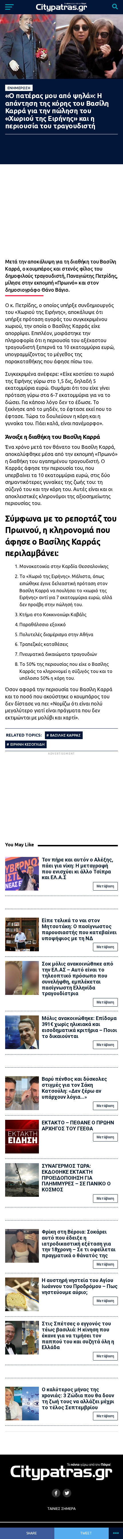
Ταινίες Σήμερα (61, 1508)
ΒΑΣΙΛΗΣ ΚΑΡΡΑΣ (65, 735)
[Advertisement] (61, 796)
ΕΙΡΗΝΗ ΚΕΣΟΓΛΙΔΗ (27, 744)
